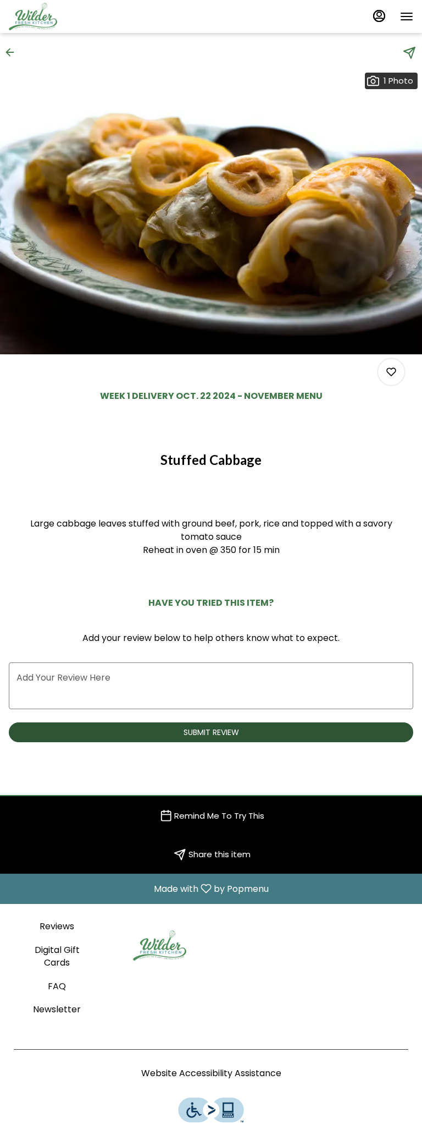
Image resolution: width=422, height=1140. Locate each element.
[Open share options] (409, 53)
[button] (13, 52)
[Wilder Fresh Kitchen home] (58, 16)
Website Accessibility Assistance (211, 1073)
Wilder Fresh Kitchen (159, 945)
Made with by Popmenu (138, 888)
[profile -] (379, 16)
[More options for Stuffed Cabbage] (391, 372)
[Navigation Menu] (407, 16)
